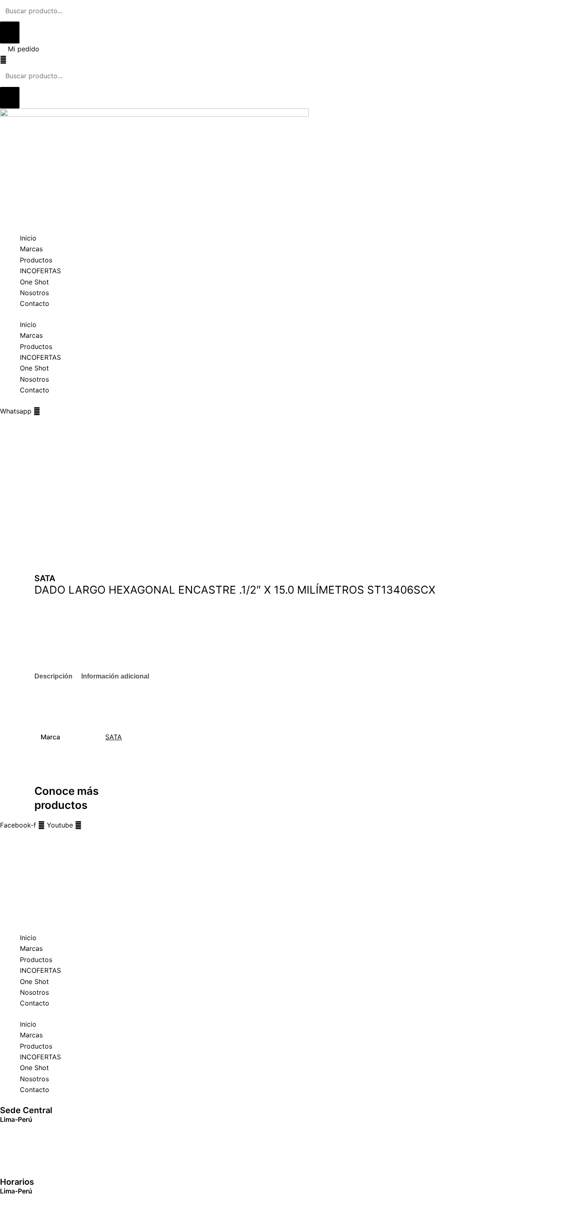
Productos (36, 260)
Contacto (34, 303)
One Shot (34, 282)
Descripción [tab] (53, 676)
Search (11, 836)
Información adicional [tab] (115, 676)
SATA (113, 737)
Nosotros (34, 293)
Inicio (28, 238)
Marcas (31, 249)
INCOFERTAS (40, 271)
